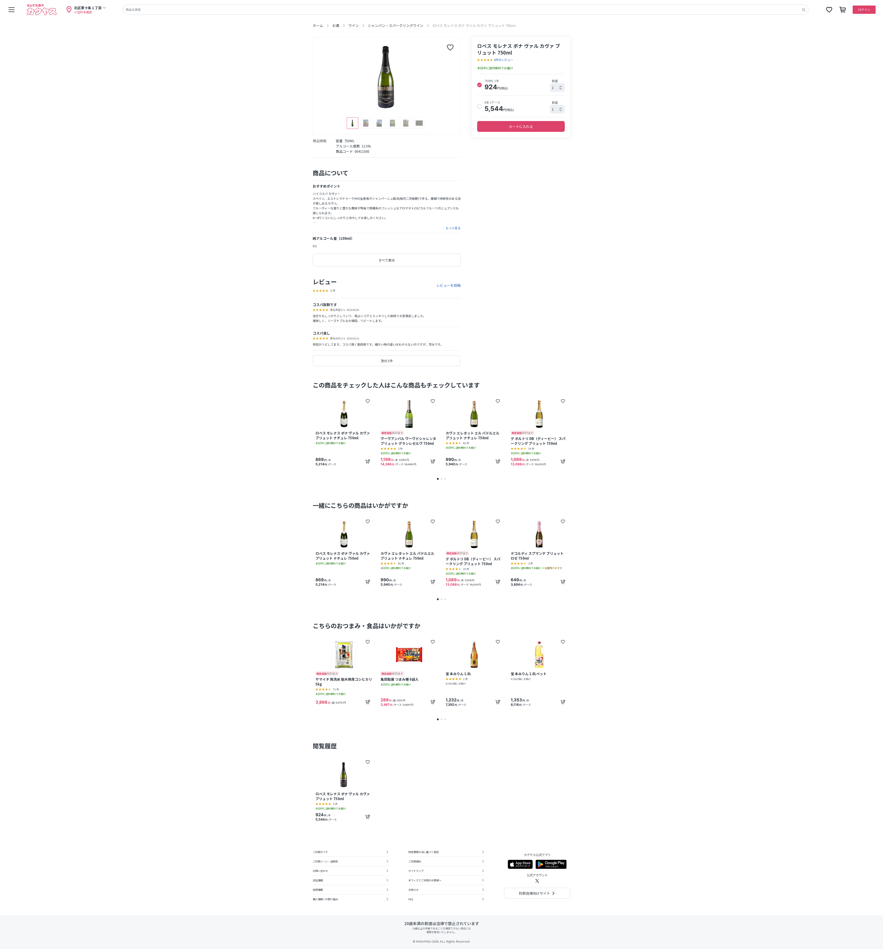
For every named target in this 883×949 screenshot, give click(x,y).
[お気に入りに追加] (450, 47)
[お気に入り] (829, 10)
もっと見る (453, 228)
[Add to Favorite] (367, 401)
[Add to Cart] (367, 461)
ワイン (353, 25)
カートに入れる (521, 126)
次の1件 (387, 360)
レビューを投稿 (448, 285)
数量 (555, 81)
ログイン (864, 9)
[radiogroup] (521, 95)
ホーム (318, 25)
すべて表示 (386, 260)
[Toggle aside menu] (11, 9)
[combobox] (557, 87)
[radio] (479, 85)
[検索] (804, 10)
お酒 (335, 25)
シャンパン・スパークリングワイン (395, 25)
